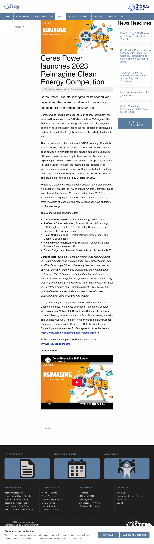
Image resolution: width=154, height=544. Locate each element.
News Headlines (49, 493)
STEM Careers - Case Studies (19, 509)
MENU (18, 26)
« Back (46, 427)
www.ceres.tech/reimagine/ (56, 343)
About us (98, 16)
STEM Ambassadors (44, 16)
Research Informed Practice (130, 496)
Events (72, 16)
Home (8, 16)
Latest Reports (49, 506)
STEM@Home (86, 499)
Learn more (76, 538)
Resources (84, 16)
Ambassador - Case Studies (18, 506)
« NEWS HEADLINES (134, 123)
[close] (149, 526)
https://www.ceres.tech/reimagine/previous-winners (70, 332)
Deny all (108, 535)
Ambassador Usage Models (18, 496)
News (61, 16)
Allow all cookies (134, 535)
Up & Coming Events (52, 499)
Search (120, 503)
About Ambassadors (14, 493)
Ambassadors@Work (89, 503)
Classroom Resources (89, 506)
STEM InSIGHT (23, 16)
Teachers (83, 493)
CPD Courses (48, 503)
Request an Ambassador (16, 499)
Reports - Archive (50, 509)
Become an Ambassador (16, 503)
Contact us (111, 16)
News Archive (48, 496)
